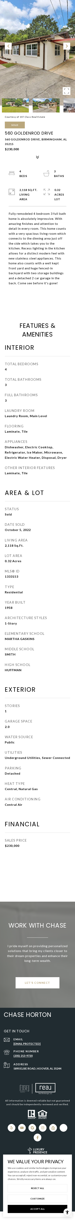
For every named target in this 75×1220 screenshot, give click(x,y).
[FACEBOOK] (37, 1137)
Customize (37, 1198)
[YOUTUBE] (22, 1128)
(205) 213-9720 (22, 1055)
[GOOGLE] (32, 1128)
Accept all (37, 1208)
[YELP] (11, 1128)
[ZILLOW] (53, 1128)
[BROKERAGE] (63, 1128)
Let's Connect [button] (37, 982)
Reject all (37, 1188)
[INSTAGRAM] (43, 1128)
